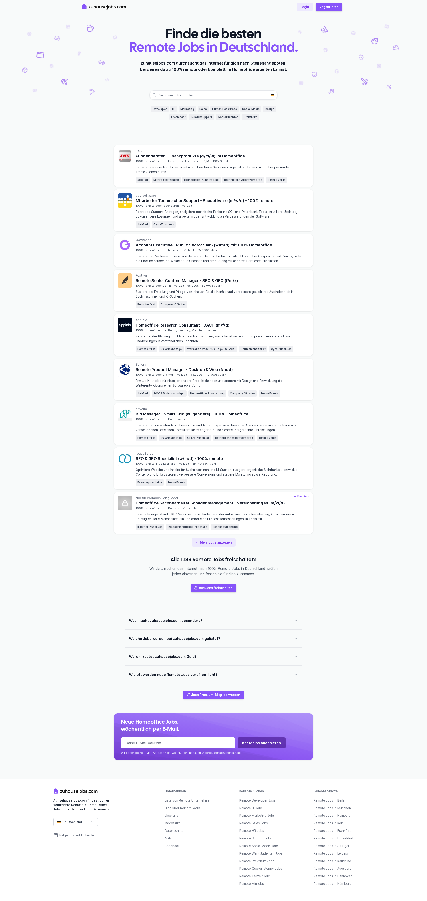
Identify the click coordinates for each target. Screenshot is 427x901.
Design (269, 109)
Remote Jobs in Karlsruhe (332, 861)
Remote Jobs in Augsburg (333, 868)
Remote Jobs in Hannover (333, 876)
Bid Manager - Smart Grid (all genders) (192, 414)
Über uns (171, 815)
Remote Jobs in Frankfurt (332, 830)
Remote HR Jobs (251, 830)
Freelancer (178, 117)
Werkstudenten (228, 117)
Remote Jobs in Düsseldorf (333, 838)
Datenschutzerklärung (226, 752)
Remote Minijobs (251, 883)
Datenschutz (174, 830)
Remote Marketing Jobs (257, 815)
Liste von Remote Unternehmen (188, 800)
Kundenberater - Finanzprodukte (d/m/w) (190, 156)
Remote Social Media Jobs (259, 846)
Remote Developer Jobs (257, 800)
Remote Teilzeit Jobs (255, 876)
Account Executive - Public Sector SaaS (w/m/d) (204, 245)
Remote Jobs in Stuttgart (332, 846)
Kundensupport (201, 117)
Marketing (187, 109)
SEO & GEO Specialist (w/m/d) (179, 458)
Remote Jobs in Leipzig (331, 853)
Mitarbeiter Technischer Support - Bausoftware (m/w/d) (204, 200)
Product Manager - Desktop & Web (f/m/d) (184, 369)
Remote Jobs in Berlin (330, 800)
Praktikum (250, 117)
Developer (160, 109)
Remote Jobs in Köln (329, 823)
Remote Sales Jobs (253, 823)
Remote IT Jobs (251, 808)
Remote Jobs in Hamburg (332, 815)
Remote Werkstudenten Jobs (260, 853)
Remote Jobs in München (332, 808)
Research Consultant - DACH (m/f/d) (183, 325)
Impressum (172, 823)
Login (304, 7)
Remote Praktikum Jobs (256, 861)
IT (173, 109)
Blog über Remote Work (182, 808)
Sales (203, 109)
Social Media (251, 109)
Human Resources (224, 109)
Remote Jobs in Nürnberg (332, 883)
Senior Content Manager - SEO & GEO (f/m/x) (187, 280)
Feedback (172, 846)
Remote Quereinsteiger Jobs (260, 868)
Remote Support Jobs (255, 838)
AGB (168, 838)
